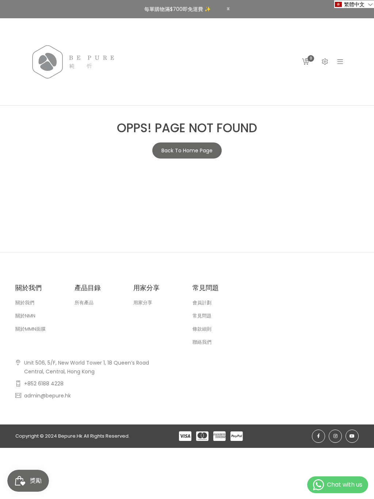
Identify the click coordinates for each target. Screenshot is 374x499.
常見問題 (201, 315)
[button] (354, 4)
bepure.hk (70, 436)
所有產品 (84, 302)
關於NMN (25, 315)
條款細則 (201, 328)
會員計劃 (201, 302)
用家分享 (142, 302)
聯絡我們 (201, 342)
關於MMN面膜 (30, 328)
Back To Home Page (187, 150)
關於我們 (24, 302)
